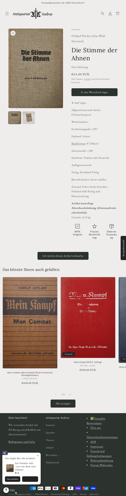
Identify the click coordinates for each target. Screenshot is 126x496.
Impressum (96, 446)
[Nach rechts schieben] (70, 394)
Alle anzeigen (63, 403)
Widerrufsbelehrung (101, 460)
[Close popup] (38, 455)
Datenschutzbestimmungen (102, 437)
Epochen (50, 432)
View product (12, 479)
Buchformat (78, 143)
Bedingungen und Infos (21, 441)
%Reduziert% (52, 462)
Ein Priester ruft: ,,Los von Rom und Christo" (25, 466)
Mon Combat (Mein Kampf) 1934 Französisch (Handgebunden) (30, 373)
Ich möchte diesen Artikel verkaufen (63, 255)
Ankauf (49, 447)
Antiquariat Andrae (23, 494)
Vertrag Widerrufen (101, 465)
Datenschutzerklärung (60, 494)
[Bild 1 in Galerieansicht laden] (14, 118)
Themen (50, 440)
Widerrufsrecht (41, 494)
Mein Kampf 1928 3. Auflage (88, 362)
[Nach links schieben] (56, 394)
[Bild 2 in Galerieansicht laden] (29, 118)
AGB (93, 441)
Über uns (95, 427)
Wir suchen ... (53, 455)
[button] (7, 13)
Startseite (50, 425)
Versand (87, 79)
